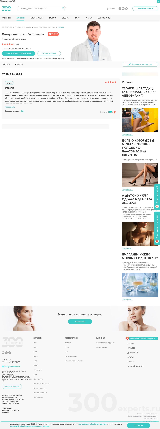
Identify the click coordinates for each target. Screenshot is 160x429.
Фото (77, 18)
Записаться (80, 321)
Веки (35, 352)
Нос (34, 343)
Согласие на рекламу (151, 418)
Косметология (101, 347)
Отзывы (65, 18)
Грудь (35, 356)
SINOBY (155, 421)
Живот (36, 365)
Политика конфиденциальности (147, 414)
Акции (130, 343)
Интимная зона (71, 356)
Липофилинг (38, 379)
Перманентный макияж (74, 361)
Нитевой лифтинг (40, 393)
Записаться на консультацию (18, 53)
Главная (6, 64)
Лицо (35, 347)
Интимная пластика (41, 384)
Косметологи (36, 18)
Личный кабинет (135, 366)
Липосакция (38, 397)
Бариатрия (37, 370)
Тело (35, 361)
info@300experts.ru (12, 367)
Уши (35, 374)
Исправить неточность (142, 64)
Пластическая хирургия (105, 343)
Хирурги (20, 18)
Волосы (68, 343)
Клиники (6, 18)
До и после (132, 353)
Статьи (89, 18)
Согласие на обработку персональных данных (143, 416)
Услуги (52, 18)
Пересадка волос (40, 388)
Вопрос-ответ (104, 18)
